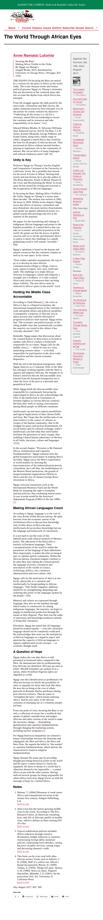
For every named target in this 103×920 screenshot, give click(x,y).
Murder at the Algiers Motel (79, 247)
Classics (37, 28)
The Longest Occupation (78, 91)
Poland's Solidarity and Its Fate (79, 343)
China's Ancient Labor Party (80, 190)
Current (26, 28)
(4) (43, 730)
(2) (27, 347)
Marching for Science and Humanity (78, 111)
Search (89, 28)
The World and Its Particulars (79, 301)
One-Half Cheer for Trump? (80, 100)
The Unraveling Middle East (80, 311)
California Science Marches (77, 127)
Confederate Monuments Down (78, 142)
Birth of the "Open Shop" (79, 276)
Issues (47, 28)
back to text (23, 804)
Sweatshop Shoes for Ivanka (78, 201)
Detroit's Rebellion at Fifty (78, 215)
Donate (80, 28)
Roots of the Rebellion (78, 226)
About (11, 28)
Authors (57, 28)
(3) (14, 502)
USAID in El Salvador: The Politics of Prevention (79, 175)
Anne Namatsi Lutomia (33, 55)
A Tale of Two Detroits (79, 260)
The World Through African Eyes (80, 325)
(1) (42, 302)
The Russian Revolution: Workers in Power (78, 357)
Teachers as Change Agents (80, 289)
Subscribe (69, 28)
